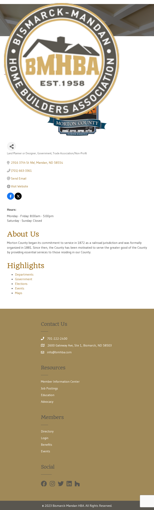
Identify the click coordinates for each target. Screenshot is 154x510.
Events (19, 288)
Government (23, 279)
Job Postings (49, 388)
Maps (18, 293)
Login (44, 438)
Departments (24, 274)
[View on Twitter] (18, 198)
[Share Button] (11, 146)
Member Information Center (60, 381)
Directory (47, 431)
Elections (21, 284)
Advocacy (47, 402)
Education (47, 395)
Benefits (46, 445)
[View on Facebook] (10, 198)
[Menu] (144, 61)
